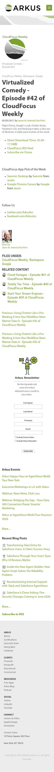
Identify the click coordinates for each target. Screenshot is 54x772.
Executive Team (11, 643)
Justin (11, 180)
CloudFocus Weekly (12, 76)
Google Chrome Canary (21, 184)
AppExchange (10, 722)
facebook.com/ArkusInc (21, 216)
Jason (17, 188)
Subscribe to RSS (13, 614)
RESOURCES (10, 679)
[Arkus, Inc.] (24, 8)
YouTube (8, 708)
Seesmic (38, 176)
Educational (9, 669)
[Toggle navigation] (49, 8)
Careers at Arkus (12, 718)
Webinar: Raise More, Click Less (21, 493)
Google (39, 76)
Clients (8, 658)
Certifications (10, 640)
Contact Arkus (11, 733)
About (7, 636)
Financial (8, 661)
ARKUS (7, 632)
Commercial (10, 672)
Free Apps (9, 683)
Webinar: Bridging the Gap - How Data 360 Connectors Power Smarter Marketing (25, 504)
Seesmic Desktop (17, 176)
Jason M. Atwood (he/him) (31, 121)
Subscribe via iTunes (19, 152)
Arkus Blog (9, 686)
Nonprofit (9, 665)
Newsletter (9, 726)
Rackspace (28, 76)
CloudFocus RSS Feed (20, 148)
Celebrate (8, 651)
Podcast (8, 690)
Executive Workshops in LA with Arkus (25, 487)
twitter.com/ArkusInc (20, 212)
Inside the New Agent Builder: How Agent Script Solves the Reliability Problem (26, 571)
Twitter (7, 701)
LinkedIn (8, 704)
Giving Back (9, 647)
